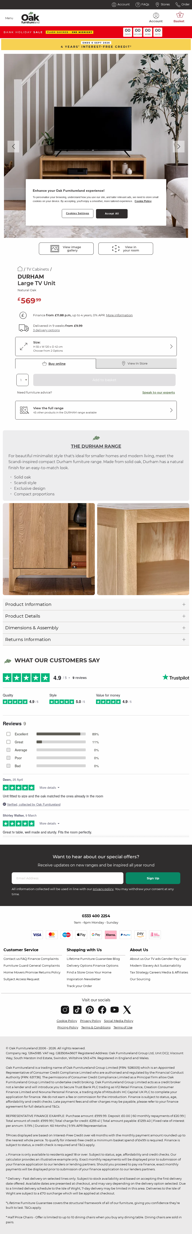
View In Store (138, 363)
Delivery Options (79, 965)
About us (137, 959)
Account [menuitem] (156, 21)
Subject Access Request (21, 979)
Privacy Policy (90, 1021)
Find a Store (76, 972)
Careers (155, 972)
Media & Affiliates (175, 972)
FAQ (23, 959)
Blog (116, 959)
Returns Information (28, 639)
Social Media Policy (118, 1021)
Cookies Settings (77, 213)
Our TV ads (152, 959)
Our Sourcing (140, 979)
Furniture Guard (16, 965)
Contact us (12, 959)
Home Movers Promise (21, 972)
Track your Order (79, 986)
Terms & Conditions (96, 1027)
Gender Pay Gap (173, 959)
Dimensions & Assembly (31, 627)
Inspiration (75, 979)
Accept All (112, 213)
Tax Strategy (139, 972)
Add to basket (104, 380)
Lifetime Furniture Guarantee (89, 959)
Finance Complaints (43, 959)
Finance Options (105, 965)
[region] (96, 202)
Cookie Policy (67, 1021)
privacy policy (103, 889)
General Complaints (44, 965)
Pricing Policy (67, 1027)
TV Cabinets (37, 269)
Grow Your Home (98, 972)
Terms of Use (123, 1027)
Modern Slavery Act (144, 965)
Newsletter (92, 979)
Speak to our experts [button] (158, 392)
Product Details (22, 616)
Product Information (28, 604)
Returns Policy (49, 972)
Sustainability (170, 965)
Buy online (57, 363)
